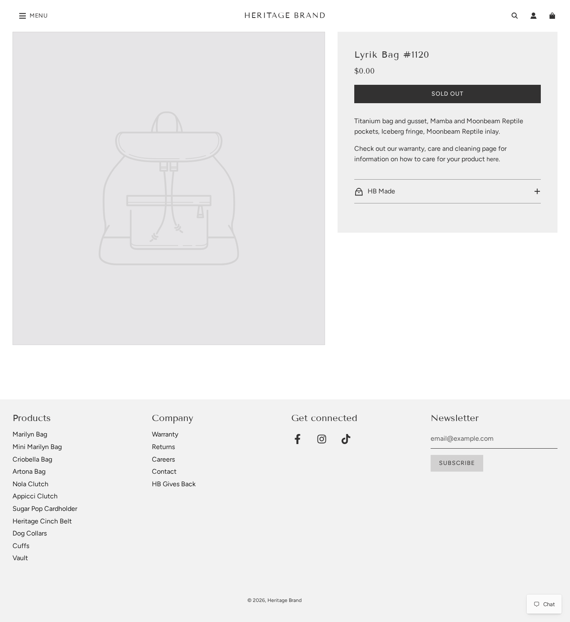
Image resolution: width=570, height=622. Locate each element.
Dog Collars (30, 533)
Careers (163, 459)
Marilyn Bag (30, 434)
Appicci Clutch (35, 496)
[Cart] (553, 15)
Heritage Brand (285, 15)
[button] (447, 191)
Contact (164, 471)
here (493, 159)
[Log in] (533, 15)
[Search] (514, 15)
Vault (20, 558)
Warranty (165, 434)
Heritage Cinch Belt (42, 521)
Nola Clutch (30, 484)
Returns (163, 447)
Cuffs (21, 546)
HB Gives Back (174, 484)
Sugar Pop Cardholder (45, 509)
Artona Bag (29, 471)
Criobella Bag (32, 459)
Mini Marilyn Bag (37, 447)
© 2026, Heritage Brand (274, 600)
